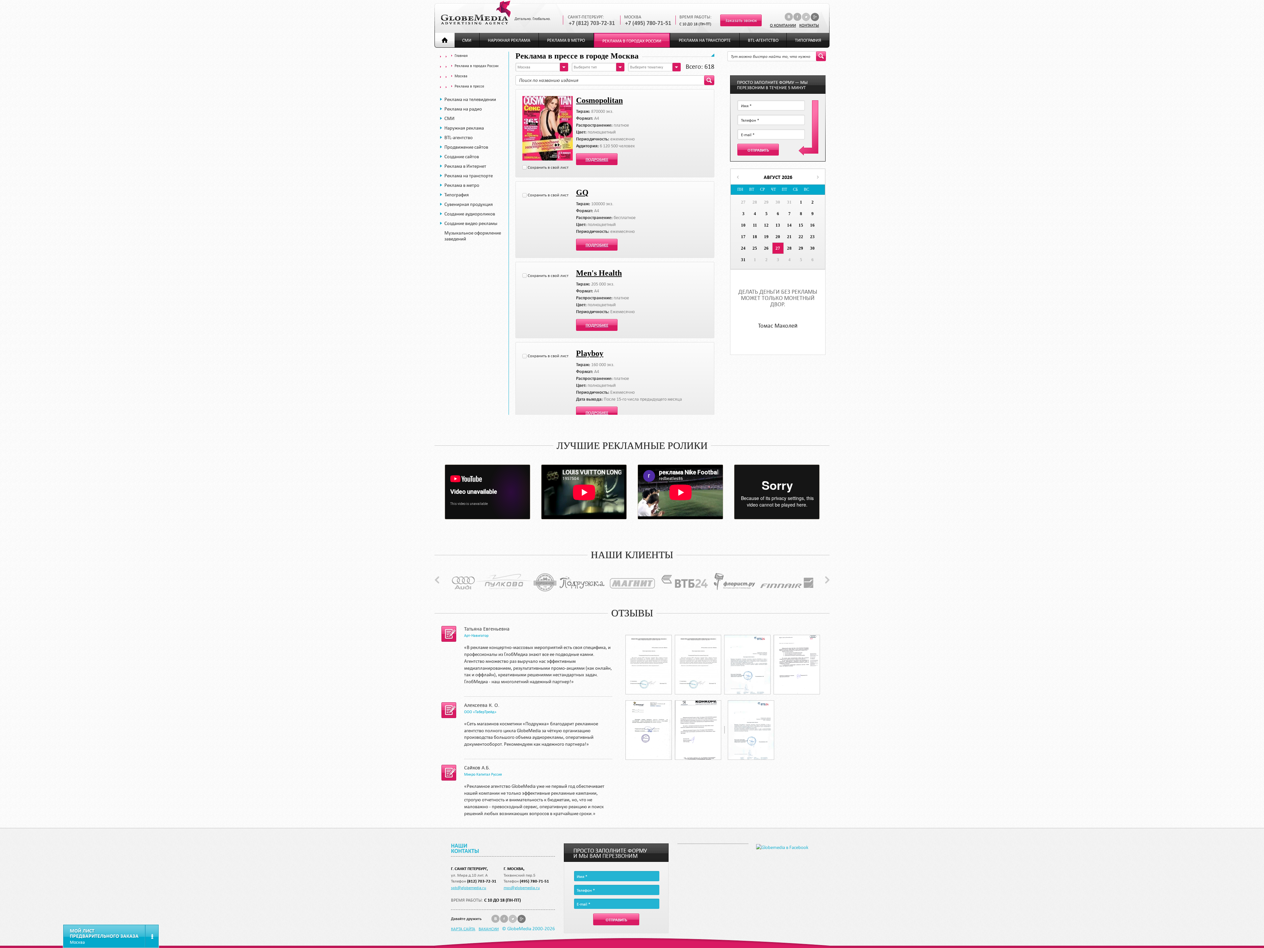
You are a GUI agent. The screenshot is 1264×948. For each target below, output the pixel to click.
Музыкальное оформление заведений (472, 236)
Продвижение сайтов (466, 147)
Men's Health (599, 273)
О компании (783, 25)
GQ (582, 192)
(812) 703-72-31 (481, 881)
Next (827, 580)
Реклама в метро (566, 40)
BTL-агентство (763, 40)
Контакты (809, 25)
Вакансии (489, 928)
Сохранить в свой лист (548, 167)
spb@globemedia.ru (468, 887)
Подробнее (597, 159)
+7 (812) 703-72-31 (592, 23)
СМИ (466, 40)
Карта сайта (463, 928)
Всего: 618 (700, 66)
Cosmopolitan (599, 100)
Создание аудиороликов (469, 214)
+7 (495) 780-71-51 (648, 23)
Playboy (589, 353)
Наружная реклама (509, 40)
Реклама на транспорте (705, 40)
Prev (436, 580)
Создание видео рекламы (470, 223)
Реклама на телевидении (470, 99)
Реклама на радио (463, 109)
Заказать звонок (741, 20)
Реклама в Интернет (465, 166)
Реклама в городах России (631, 41)
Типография (808, 40)
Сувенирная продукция (468, 204)
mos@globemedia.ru (522, 887)
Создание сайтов (461, 157)
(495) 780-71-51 (534, 881)
